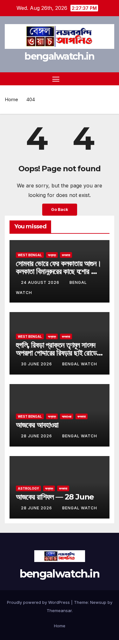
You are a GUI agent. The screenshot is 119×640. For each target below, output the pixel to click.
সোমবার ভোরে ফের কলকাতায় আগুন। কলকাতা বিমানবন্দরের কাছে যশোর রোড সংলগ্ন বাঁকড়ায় (58, 271)
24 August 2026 (41, 282)
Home (11, 99)
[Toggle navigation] (56, 79)
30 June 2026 (37, 364)
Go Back (59, 209)
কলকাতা (66, 255)
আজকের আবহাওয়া (37, 424)
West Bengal (30, 255)
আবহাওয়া (66, 416)
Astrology (28, 488)
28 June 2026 (37, 436)
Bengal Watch (79, 364)
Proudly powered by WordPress (39, 602)
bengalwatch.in (59, 56)
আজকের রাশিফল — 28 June (55, 496)
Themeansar (59, 610)
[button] (99, 79)
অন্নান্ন (52, 255)
